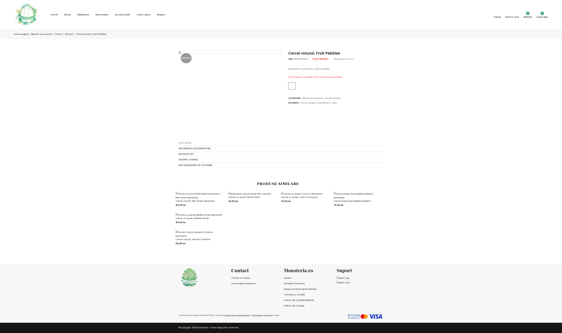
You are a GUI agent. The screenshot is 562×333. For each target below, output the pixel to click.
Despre (288, 277)
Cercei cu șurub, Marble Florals (192, 218)
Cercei (58, 34)
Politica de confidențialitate (299, 300)
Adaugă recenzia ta (343, 59)
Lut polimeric (323, 102)
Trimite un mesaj (240, 277)
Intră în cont (512, 17)
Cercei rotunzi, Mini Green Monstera (195, 201)
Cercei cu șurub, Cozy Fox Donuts (299, 197)
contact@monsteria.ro (243, 283)
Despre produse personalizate (300, 289)
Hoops (312, 102)
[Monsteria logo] (202, 277)
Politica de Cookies (294, 305)
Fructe (303, 102)
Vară (334, 102)
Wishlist (528, 15)
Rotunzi (69, 34)
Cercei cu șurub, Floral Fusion (244, 197)
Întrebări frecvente (294, 283)
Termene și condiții (294, 294)
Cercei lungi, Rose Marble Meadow (352, 201)
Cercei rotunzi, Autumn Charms (193, 239)
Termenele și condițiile (262, 315)
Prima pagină (21, 34)
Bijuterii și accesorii (41, 34)
